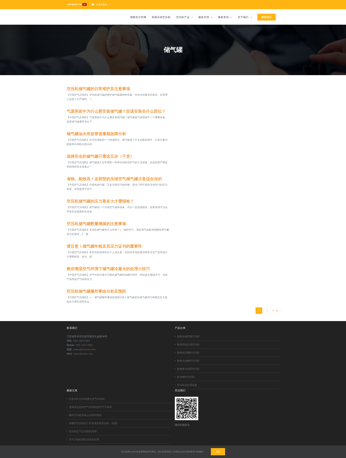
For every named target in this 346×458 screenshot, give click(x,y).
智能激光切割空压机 (188, 368)
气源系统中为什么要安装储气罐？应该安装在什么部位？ (116, 111)
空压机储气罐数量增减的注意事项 (96, 223)
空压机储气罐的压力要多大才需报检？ (100, 201)
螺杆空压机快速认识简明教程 (85, 415)
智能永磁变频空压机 (188, 336)
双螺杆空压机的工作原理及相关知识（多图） (94, 423)
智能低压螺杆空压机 (188, 352)
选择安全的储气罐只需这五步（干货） (100, 156)
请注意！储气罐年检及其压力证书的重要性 (104, 246)
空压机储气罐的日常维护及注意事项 (98, 88)
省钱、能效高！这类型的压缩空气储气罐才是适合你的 (114, 179)
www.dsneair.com (83, 353)
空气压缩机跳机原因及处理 (84, 439)
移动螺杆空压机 (186, 376)
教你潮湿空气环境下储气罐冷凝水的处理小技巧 (108, 268)
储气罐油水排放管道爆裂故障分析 (96, 134)
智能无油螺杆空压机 (188, 360)
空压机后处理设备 (187, 385)
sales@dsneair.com (84, 349)
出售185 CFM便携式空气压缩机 (87, 398)
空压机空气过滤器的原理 (83, 431)
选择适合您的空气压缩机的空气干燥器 (90, 407)
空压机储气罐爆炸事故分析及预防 (96, 291)
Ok (218, 451)
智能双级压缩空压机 (188, 344)
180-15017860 (81, 340)
